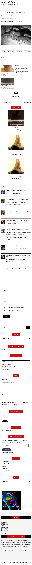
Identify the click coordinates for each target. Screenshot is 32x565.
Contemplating (16, 130)
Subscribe (6, 449)
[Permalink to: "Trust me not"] (16, 166)
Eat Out (11, 361)
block (16, 92)
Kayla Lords (3, 526)
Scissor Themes (11, 562)
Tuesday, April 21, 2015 (20, 12)
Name (4, 290)
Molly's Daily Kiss (5, 530)
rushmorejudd (9, 199)
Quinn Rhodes (4, 533)
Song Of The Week (6, 430)
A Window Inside (16, 154)
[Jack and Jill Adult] (6, 394)
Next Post (26, 102)
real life (12, 176)
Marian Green (9, 220)
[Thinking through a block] (7, 68)
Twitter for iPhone (24, 417)
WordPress (26, 562)
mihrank (8, 190)
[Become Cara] (22, 71)
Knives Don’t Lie (6, 471)
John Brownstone (10, 246)
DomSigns (3, 523)
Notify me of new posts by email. (12, 310)
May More (3, 529)
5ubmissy (3, 521)
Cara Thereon (8, 2)
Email (4, 296)
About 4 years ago (5, 417)
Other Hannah (4, 532)
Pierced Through (14, 366)
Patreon (9, 385)
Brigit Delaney (4, 522)
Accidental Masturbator (11, 255)
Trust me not (16, 178)
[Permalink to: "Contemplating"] (16, 118)
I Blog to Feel (4, 85)
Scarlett (4, 359)
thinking (16, 8)
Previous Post (6, 102)
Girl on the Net (4, 524)
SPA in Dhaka (5, 366)
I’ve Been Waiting (6, 461)
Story (5, 379)
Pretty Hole (10, 359)
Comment (5, 273)
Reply (25, 190)
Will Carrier (8, 229)
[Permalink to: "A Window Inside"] (16, 142)
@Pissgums (4, 414)
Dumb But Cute (6, 468)
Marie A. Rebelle (4, 528)
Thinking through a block (6, 73)
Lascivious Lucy (4, 527)
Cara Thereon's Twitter (15, 417)
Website (4, 301)
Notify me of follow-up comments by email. (14, 307)
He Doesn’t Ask (6, 463)
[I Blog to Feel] (7, 81)
